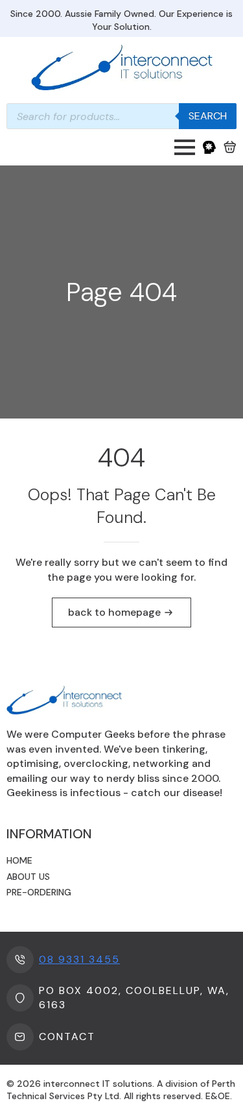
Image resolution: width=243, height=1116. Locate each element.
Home (19, 860)
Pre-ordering (38, 892)
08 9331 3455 (79, 959)
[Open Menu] (184, 147)
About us (28, 876)
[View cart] (230, 147)
